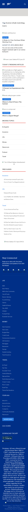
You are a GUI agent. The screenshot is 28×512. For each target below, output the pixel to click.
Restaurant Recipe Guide (10, 193)
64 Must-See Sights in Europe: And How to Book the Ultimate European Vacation (15, 224)
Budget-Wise (5, 332)
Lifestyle (4, 311)
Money (4, 321)
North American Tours (8, 85)
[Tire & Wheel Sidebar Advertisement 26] (14, 164)
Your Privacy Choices (19, 505)
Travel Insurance (6, 355)
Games (4, 302)
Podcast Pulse (6, 313)
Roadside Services (7, 316)
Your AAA (5, 395)
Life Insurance (6, 341)
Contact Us (5, 409)
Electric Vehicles (6, 297)
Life (3, 280)
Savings (4, 349)
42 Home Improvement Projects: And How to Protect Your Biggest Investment (14, 181)
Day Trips (5, 37)
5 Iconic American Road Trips (11, 209)
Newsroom (5, 414)
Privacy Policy (7, 505)
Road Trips (5, 387)
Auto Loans (5, 329)
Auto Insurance (6, 327)
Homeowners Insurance (8, 338)
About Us (4, 400)
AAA (3, 285)
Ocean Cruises (6, 382)
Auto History (5, 288)
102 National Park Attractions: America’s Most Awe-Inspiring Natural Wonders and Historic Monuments (14, 216)
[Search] (25, 4)
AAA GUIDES (6, 426)
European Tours (6, 370)
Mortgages (5, 343)
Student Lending (6, 352)
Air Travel (4, 365)
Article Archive (6, 403)
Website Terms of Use (14, 507)
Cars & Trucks (6, 112)
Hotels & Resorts (6, 373)
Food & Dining (7, 99)
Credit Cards (5, 335)
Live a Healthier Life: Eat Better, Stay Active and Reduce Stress (14, 198)
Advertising (8, 419)
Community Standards (8, 411)
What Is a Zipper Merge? (10, 116)
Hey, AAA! (5, 308)
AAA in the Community (8, 291)
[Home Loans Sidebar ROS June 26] (14, 59)
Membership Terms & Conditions (14, 509)
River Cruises (5, 384)
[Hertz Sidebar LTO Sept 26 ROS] (14, 241)
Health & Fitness (6, 305)
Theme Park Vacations (8, 390)
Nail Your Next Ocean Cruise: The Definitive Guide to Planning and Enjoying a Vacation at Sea (14, 231)
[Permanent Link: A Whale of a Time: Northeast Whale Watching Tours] (9, 33)
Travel (4, 360)
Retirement (5, 346)
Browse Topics (6, 406)
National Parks (6, 376)
